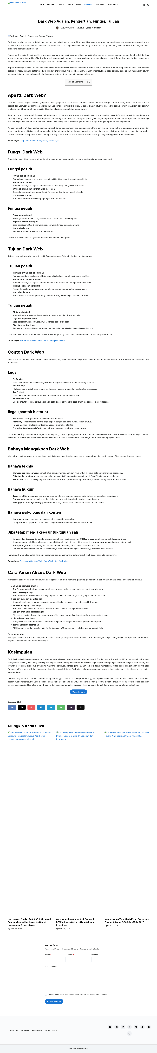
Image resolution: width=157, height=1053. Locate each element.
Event (70, 5)
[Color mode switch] (144, 5)
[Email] (71, 707)
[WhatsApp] (61, 707)
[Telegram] (51, 707)
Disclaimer (37, 1030)
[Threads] (81, 707)
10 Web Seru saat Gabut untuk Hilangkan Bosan (42, 340)
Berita (62, 5)
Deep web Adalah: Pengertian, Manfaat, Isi (39, 140)
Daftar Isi (25, 1030)
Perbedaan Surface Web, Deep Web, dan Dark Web (44, 561)
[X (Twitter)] (22, 707)
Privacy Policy (51, 1030)
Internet (88, 5)
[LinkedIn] (41, 707)
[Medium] (136, 1027)
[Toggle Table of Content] (87, 82)
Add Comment (52, 966)
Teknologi (100, 5)
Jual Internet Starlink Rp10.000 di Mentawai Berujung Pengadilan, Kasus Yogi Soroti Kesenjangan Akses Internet (29, 922)
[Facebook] (12, 707)
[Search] (148, 5)
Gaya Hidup (113, 5)
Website (94, 954)
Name (48, 954)
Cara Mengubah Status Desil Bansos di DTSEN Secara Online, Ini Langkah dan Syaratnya (75, 922)
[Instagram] (116, 1027)
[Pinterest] (31, 707)
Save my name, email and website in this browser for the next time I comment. (78, 995)
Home (41, 5)
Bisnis (78, 5)
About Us (14, 1030)
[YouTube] (129, 1033)
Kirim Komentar (54, 1001)
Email (71, 954)
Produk (50, 5)
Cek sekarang (78, 692)
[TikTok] (142, 1027)
